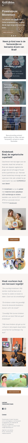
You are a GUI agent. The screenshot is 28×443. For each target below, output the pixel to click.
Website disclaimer (6, 433)
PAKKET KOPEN (14, 239)
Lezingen (4, 402)
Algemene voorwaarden (7, 430)
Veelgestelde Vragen (7, 404)
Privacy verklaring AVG (7, 431)
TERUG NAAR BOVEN (14, 392)
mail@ (3, 427)
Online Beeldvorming (17, 442)
